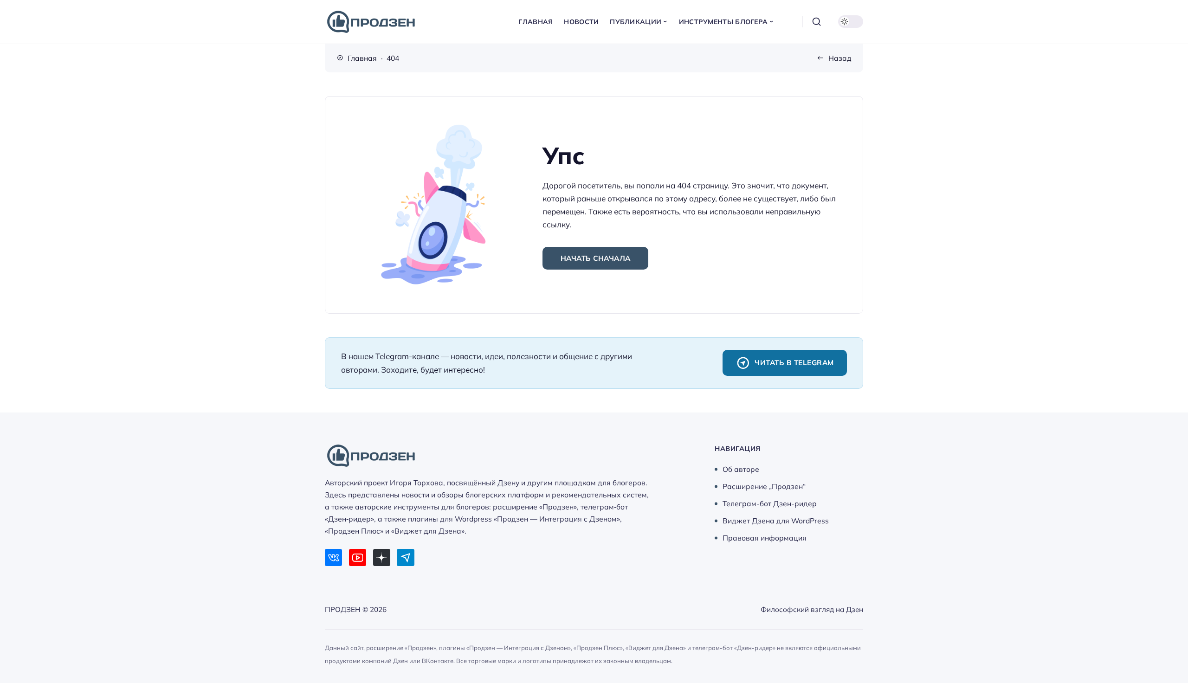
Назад (840, 58)
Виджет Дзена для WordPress (776, 520)
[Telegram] (405, 557)
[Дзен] (381, 557)
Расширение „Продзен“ (764, 486)
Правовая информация (765, 537)
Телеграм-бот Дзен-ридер (770, 503)
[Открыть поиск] (816, 21)
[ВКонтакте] (333, 557)
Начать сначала (596, 258)
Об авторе (741, 469)
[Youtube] (357, 557)
